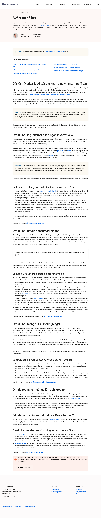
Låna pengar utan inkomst (35, 223)
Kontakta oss (55, 489)
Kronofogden (54, 419)
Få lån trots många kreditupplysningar (43, 382)
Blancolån (49, 4)
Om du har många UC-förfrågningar (65, 64)
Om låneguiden (56, 492)
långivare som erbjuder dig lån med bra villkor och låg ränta (50, 95)
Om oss (86, 4)
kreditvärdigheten (42, 25)
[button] (97, 4)
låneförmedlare (26, 293)
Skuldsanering (20, 443)
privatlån (60, 151)
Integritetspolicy (29, 507)
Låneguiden (16, 13)
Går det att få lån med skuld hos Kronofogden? (69, 71)
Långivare (79, 489)
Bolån (37, 4)
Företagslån (76, 4)
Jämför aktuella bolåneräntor (54, 52)
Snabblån (62, 4)
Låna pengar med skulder (35, 452)
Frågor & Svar (81, 492)
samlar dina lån (75, 398)
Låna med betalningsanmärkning (54, 316)
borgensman (38, 298)
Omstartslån (19, 434)
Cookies (18, 507)
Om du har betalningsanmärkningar (25, 73)
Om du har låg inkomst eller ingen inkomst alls (29, 70)
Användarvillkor (7, 507)
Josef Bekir (23, 36)
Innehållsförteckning (21, 60)
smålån (51, 155)
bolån (69, 151)
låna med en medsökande (48, 191)
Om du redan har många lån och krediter (66, 68)
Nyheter (79, 494)
